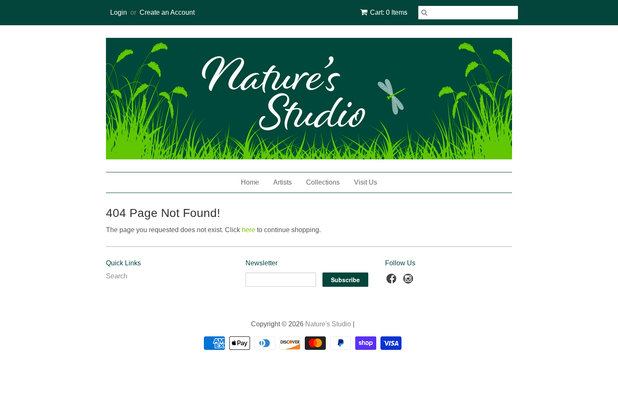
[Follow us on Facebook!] (392, 281)
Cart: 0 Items (388, 12)
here (248, 229)
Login (118, 12)
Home (250, 182)
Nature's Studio (328, 324)
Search (116, 276)
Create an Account (167, 12)
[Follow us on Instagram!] (409, 281)
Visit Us (365, 182)
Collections (323, 182)
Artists (282, 182)
